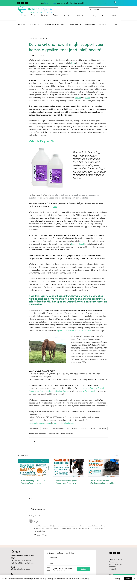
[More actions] (107, 38)
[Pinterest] (26, 3)
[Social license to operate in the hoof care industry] (68, 468)
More (101, 24)
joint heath (102, 428)
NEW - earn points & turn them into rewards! (62, 3)
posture (45, 428)
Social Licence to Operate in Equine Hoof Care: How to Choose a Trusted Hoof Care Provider (68, 481)
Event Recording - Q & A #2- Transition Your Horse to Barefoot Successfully (33, 481)
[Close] (134, 578)
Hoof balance (75, 24)
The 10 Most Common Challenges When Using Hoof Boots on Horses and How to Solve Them (102, 481)
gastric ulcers (72, 428)
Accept (127, 579)
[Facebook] (18, 3)
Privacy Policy (114, 562)
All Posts (21, 24)
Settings (118, 579)
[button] (115, 2)
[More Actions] (107, 521)
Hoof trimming (35, 24)
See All (116, 455)
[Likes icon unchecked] (35, 535)
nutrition (92, 428)
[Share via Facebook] (30, 441)
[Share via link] (35, 441)
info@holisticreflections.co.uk (21, 569)
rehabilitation (34, 428)
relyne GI (83, 428)
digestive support (58, 428)
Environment (90, 24)
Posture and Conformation (55, 24)
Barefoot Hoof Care (66, 434)
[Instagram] (22, 3)
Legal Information (115, 564)
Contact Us (113, 569)
